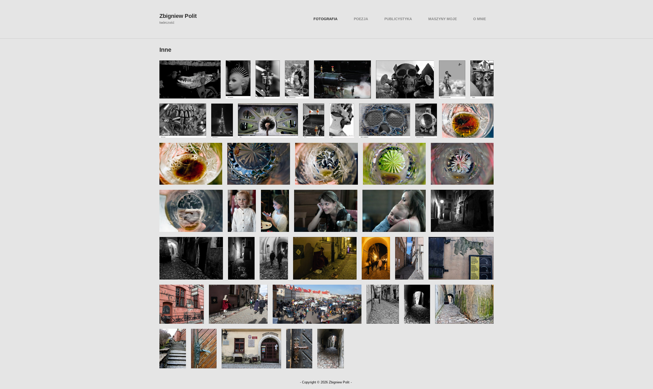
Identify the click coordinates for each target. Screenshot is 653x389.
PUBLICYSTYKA (398, 19)
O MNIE (479, 19)
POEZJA (361, 19)
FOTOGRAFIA (325, 19)
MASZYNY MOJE (442, 19)
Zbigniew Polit (178, 16)
